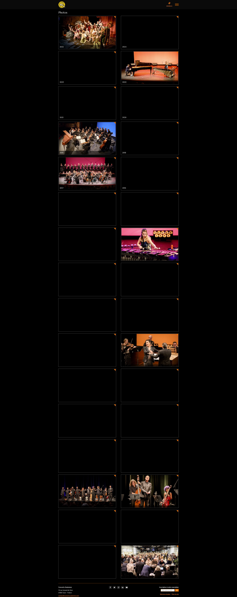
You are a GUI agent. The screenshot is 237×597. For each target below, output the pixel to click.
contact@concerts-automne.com (68, 596)
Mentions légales (165, 594)
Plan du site (175, 594)
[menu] (177, 5)
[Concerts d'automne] (67, 4)
